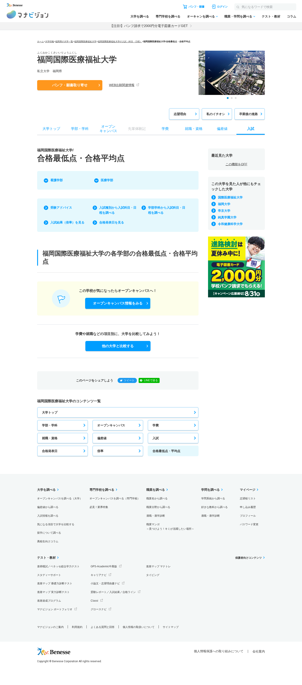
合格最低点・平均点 (166, 451)
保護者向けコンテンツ (248, 557)
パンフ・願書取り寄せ (70, 85)
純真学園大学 (227, 217)
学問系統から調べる (213, 498)
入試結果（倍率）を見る (67, 222)
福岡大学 (224, 204)
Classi (94, 600)
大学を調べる (139, 16)
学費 (156, 425)
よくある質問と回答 (103, 627)
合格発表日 (49, 451)
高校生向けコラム (47, 541)
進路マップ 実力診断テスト (53, 592)
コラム (291, 16)
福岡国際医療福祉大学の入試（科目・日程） (120, 41)
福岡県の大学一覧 (64, 41)
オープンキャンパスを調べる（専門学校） (115, 498)
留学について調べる (49, 532)
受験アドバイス (61, 207)
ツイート (129, 380)
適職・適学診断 (155, 515)
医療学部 (107, 180)
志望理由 (180, 114)
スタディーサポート (49, 575)
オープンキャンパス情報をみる (118, 303)
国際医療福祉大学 (230, 197)
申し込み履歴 (248, 507)
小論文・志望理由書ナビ (105, 583)
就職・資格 (49, 438)
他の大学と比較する (118, 346)
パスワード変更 (249, 524)
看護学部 (56, 180)
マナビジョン (27, 14)
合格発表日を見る (111, 222)
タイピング (152, 575)
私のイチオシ (215, 114)
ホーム (40, 41)
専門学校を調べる (168, 16)
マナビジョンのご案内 (50, 627)
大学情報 (49, 41)
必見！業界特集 (99, 507)
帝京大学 (224, 210)
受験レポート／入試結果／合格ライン (113, 592)
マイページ (247, 489)
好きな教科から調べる (214, 507)
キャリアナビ (99, 575)
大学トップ (49, 412)
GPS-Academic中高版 (104, 566)
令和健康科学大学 (230, 223)
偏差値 (102, 438)
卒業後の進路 (248, 114)
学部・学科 (49, 425)
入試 (156, 438)
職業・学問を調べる (238, 16)
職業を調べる (155, 489)
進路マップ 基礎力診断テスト (54, 583)
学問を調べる (210, 489)
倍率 (100, 451)
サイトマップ (171, 627)
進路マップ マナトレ (158, 566)
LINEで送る (151, 380)
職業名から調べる (157, 498)
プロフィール (248, 515)
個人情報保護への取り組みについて (218, 651)
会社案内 (258, 651)
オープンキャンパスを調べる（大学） (59, 498)
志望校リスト (248, 498)
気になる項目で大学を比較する (55, 524)
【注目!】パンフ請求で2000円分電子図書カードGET (149, 26)
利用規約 (77, 627)
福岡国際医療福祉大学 (85, 41)
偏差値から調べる (47, 507)
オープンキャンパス (111, 425)
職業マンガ (170, 527)
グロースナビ (99, 609)
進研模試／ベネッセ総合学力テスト (58, 566)
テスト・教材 (271, 16)
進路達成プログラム (49, 600)
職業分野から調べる (158, 507)
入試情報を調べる (47, 515)
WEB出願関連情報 (121, 85)
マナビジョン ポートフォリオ (54, 609)
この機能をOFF (236, 164)
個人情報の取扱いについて (139, 627)
